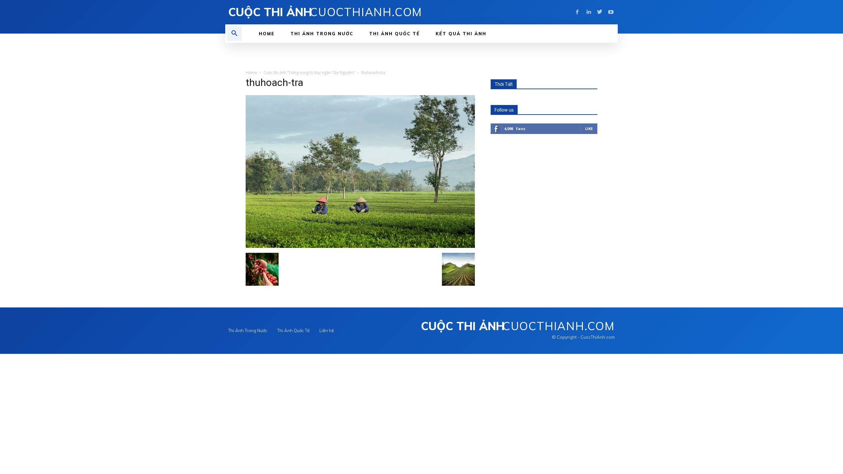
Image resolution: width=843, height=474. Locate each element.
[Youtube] (611, 12)
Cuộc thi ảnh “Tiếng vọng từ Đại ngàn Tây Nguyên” (309, 72)
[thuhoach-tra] (360, 246)
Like (589, 128)
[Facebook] (577, 12)
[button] (234, 33)
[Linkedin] (588, 12)
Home (251, 72)
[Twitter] (600, 12)
